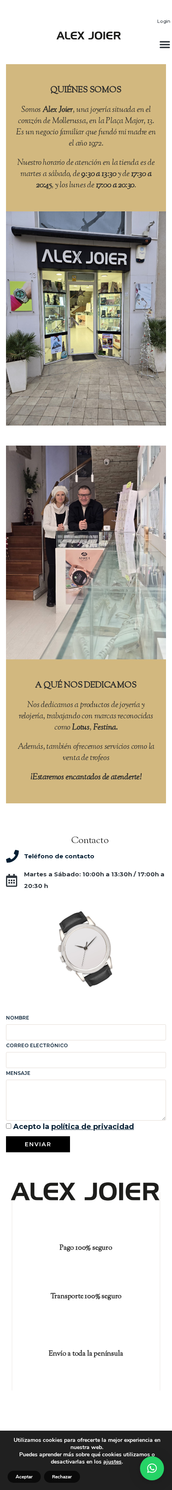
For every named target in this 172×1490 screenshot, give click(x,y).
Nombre (17, 1018)
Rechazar (62, 1477)
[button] (152, 1468)
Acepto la (73, 1126)
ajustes (112, 1462)
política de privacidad (92, 1126)
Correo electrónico (37, 1045)
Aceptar (24, 1477)
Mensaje (18, 1073)
